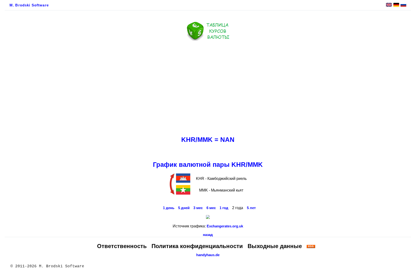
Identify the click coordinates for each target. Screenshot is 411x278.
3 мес (198, 208)
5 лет (251, 208)
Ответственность (122, 246)
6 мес (211, 208)
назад (208, 235)
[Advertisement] (208, 87)
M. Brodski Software (29, 5)
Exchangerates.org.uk (225, 226)
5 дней (184, 208)
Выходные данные (275, 246)
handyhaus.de (208, 255)
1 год (224, 208)
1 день (168, 208)
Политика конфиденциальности (197, 246)
